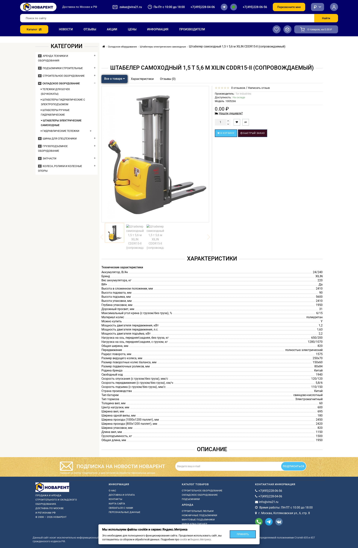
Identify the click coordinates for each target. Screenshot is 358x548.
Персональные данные (124, 512)
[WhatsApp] (233, 7)
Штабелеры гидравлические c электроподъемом (63, 102)
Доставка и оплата (122, 494)
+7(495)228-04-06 (203, 7)
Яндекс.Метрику (200, 539)
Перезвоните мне (289, 7)
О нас (112, 490)
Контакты (115, 499)
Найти (326, 18)
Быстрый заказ (254, 133)
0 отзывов (237, 88)
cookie (184, 539)
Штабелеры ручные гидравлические (55, 112)
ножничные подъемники (199, 515)
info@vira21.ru (268, 502)
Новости (66, 29)
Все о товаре (113, 78)
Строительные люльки (197, 511)
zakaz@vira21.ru (131, 7)
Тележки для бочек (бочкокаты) (55, 91)
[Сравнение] (287, 29)
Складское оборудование (60, 83)
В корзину (227, 133)
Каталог (32, 29)
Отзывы (90, 29)
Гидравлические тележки (60, 130)
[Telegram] (224, 7)
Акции (112, 29)
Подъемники (191, 499)
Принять (243, 534)
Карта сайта (117, 503)
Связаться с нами (121, 507)
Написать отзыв (259, 88)
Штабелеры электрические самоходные (61, 123)
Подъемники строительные (62, 68)
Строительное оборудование (63, 75)
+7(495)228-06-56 (255, 7)
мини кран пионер (194, 523)
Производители (192, 29)
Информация (157, 29)
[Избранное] (277, 29)
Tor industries (243, 93)
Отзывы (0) (168, 79)
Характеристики (142, 79)
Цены (132, 29)
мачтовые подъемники (198, 519)
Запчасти (49, 158)
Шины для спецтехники (59, 138)
